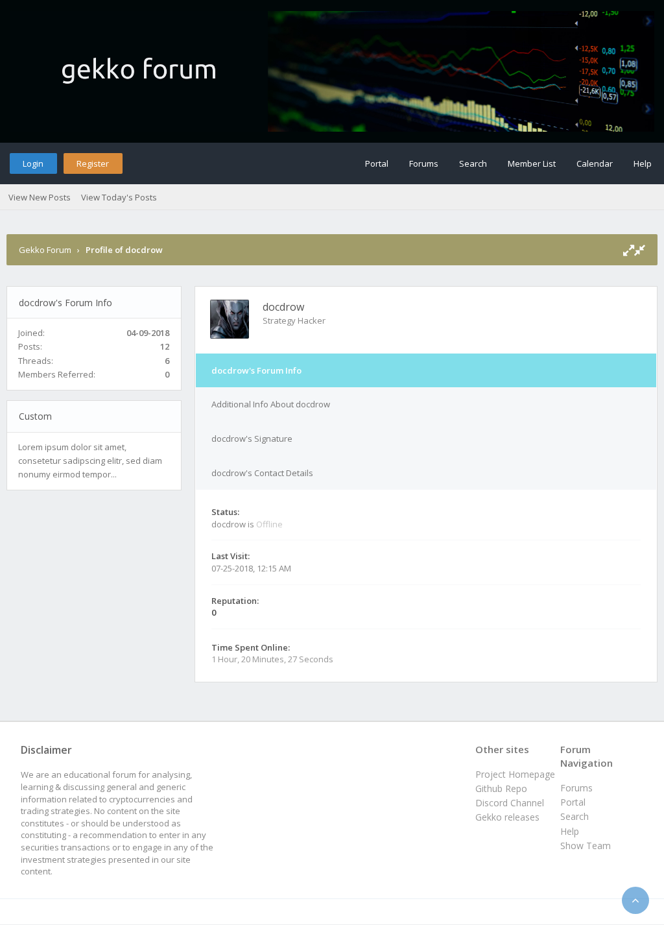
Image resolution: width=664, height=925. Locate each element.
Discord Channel (509, 803)
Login (33, 163)
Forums (423, 163)
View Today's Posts (119, 197)
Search (473, 163)
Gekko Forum (45, 250)
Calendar (594, 163)
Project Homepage (515, 774)
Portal (376, 163)
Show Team (585, 845)
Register (93, 163)
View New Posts (39, 197)
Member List (532, 163)
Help (643, 163)
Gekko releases (507, 817)
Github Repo (501, 788)
